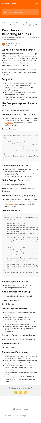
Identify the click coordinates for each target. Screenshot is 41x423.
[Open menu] (37, 3)
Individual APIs (7, 25)
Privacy (33, 416)
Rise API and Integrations (21, 23)
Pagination (9, 123)
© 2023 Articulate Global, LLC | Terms (17, 416)
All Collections (6, 23)
